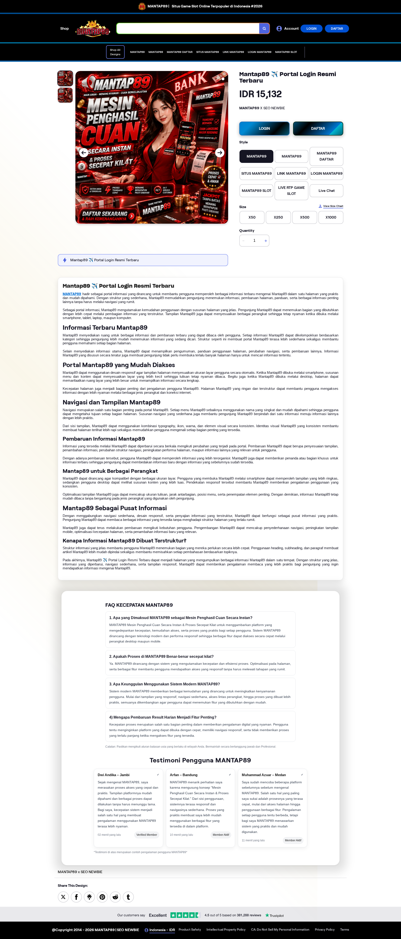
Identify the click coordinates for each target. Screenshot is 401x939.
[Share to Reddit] (115, 897)
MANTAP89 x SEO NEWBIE (80, 872)
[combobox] (188, 28)
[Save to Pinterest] (102, 897)
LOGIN (312, 28)
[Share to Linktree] (89, 897)
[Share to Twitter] (63, 897)
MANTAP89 (72, 294)
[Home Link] (92, 28)
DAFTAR (337, 28)
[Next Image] (219, 152)
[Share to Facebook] (76, 897)
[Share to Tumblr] (128, 897)
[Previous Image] (83, 152)
